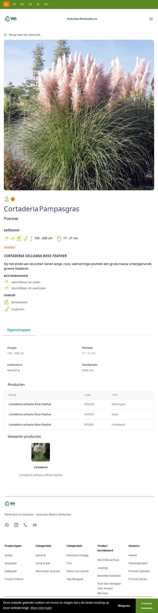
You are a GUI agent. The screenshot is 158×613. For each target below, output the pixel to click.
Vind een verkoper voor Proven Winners (109, 588)
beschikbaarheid (108, 560)
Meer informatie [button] (41, 608)
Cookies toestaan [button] (147, 606)
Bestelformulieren (109, 575)
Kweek (133, 555)
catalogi (102, 568)
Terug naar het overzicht (24, 34)
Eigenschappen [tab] (19, 330)
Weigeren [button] (124, 605)
